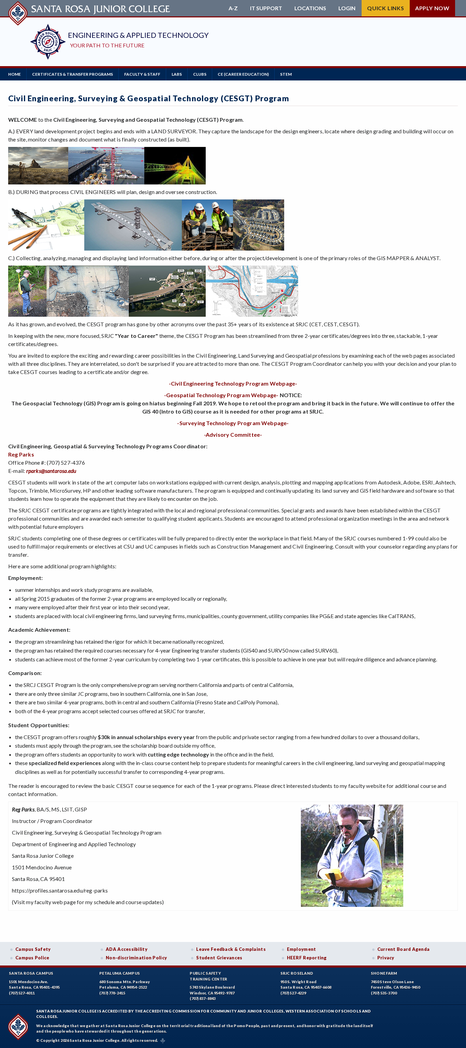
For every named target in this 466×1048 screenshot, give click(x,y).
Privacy (385, 957)
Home (14, 74)
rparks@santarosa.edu (51, 470)
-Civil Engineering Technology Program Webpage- (233, 383)
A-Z (233, 8)
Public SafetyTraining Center (208, 976)
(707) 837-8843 (203, 998)
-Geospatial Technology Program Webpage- (221, 395)
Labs (177, 74)
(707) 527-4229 (293, 993)
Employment (301, 949)
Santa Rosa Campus (31, 973)
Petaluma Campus (119, 973)
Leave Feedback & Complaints (230, 949)
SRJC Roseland (297, 973)
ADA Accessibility (126, 949)
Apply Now (432, 8)
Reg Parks (21, 454)
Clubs (199, 74)
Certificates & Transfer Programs (72, 74)
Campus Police (32, 957)
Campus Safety (33, 949)
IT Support (266, 8)
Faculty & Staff (142, 74)
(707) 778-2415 (112, 993)
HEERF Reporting (307, 957)
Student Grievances (219, 957)
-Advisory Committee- (233, 434)
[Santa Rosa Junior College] (90, 8)
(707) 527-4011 (22, 993)
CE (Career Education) (243, 74)
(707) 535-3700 (384, 993)
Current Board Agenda (403, 949)
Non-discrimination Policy (136, 957)
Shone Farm (384, 973)
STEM (286, 74)
